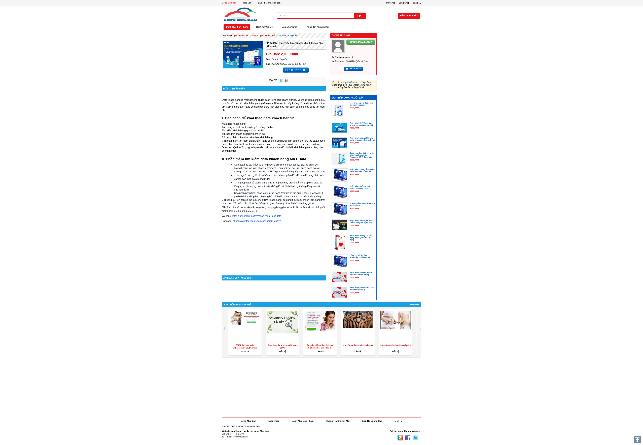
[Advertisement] (274, 247)
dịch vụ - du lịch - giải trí (244, 36)
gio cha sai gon (252, 426)
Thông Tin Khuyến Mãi (317, 27)
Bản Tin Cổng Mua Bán (269, 3)
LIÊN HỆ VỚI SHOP (295, 70)
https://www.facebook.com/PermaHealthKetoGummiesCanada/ (370, 345)
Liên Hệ (398, 421)
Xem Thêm (414, 305)
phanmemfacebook (344, 57)
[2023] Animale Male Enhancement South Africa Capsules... (245, 348)
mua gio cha (237, 426)
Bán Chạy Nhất (289, 27)
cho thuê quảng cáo (287, 36)
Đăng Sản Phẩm (409, 15)
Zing (286, 80)
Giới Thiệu (273, 421)
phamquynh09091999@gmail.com (352, 61)
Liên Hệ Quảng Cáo (372, 421)
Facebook (408, 437)
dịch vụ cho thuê (267, 36)
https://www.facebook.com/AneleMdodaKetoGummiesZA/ (406, 345)
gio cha (225, 426)
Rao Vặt (247, 3)
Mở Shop (390, 3)
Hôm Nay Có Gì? (264, 27)
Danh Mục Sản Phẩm (237, 27)
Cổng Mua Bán (229, 3)
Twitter (281, 80)
